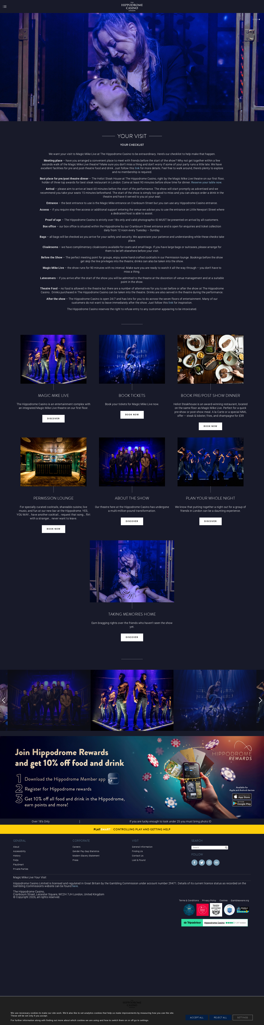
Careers (77, 847)
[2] (255, 19)
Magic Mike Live (23, 877)
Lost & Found (138, 860)
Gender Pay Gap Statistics (86, 851)
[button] (4, 700)
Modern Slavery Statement (86, 855)
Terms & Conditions (189, 900)
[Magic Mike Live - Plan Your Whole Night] (211, 461)
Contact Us (137, 855)
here (75, 886)
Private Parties (20, 869)
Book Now (132, 414)
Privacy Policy (209, 900)
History (17, 855)
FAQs (15, 860)
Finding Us (137, 851)
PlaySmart (18, 864)
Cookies (224, 900)
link (137, 168)
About (16, 847)
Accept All (197, 1017)
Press (75, 860)
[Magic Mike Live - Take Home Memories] (132, 571)
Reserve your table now (206, 182)
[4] (259, 19)
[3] (257, 19)
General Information (142, 847)
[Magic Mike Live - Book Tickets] (132, 359)
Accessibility (19, 851)
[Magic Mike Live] (132, 68)
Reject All (220, 1017)
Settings (242, 1017)
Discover (53, 418)
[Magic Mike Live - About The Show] (132, 461)
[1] (253, 19)
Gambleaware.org (240, 900)
